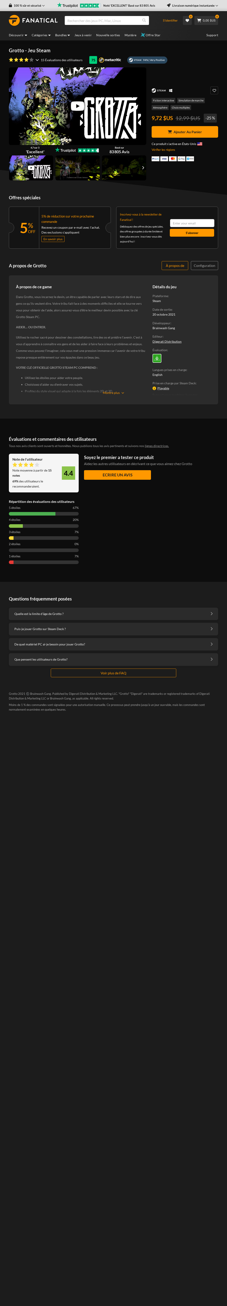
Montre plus (111, 393)
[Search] (144, 20)
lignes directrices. (157, 446)
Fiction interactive (163, 100)
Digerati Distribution (167, 341)
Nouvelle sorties (108, 35)
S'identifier (170, 20)
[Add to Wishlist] (214, 90)
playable (163, 388)
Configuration (204, 265)
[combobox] (111, 20)
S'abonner (192, 233)
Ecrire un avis (118, 474)
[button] (27, 5)
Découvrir (16, 35)
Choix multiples (181, 107)
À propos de (175, 265)
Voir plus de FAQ (113, 673)
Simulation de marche (191, 100)
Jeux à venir (83, 35)
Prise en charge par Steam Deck (174, 383)
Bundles (61, 35)
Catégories (39, 35)
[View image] (31, 168)
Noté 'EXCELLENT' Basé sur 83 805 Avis (129, 5)
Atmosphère (160, 107)
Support (212, 35)
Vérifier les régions (163, 149)
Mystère (131, 35)
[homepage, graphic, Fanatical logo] (33, 20)
